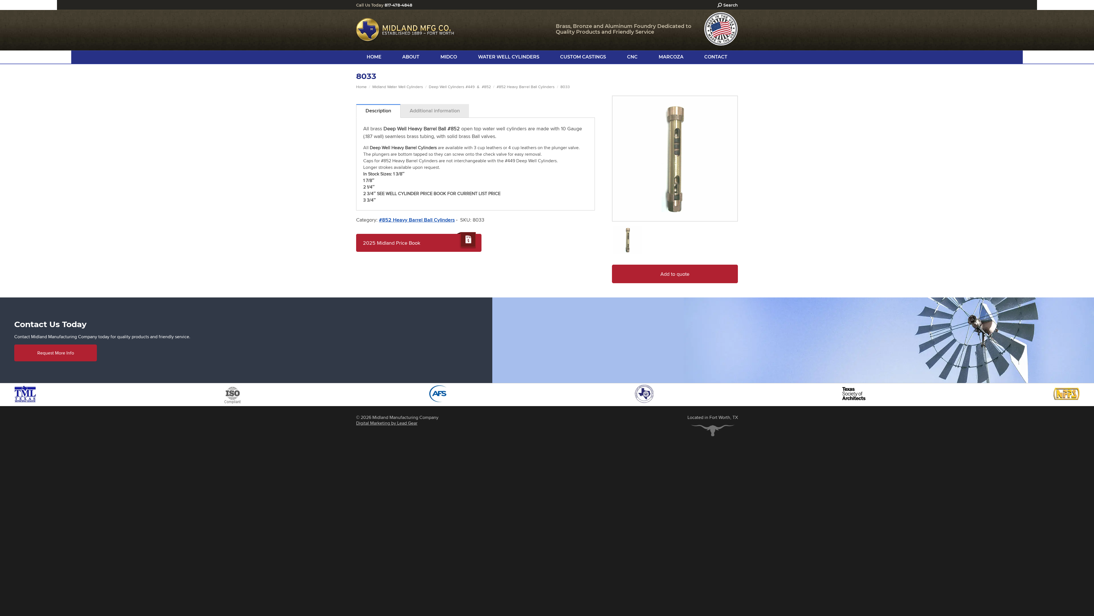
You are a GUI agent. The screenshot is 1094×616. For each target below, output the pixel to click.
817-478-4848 (398, 5)
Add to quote (674, 273)
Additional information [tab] (435, 110)
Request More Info (55, 353)
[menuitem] (374, 57)
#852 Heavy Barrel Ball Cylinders (417, 220)
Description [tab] (378, 110)
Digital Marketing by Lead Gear (386, 423)
